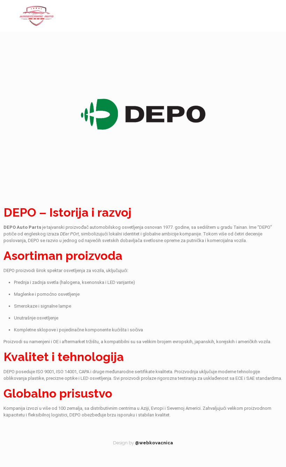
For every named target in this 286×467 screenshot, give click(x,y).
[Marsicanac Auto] (36, 15)
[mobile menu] (275, 16)
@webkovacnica (154, 442)
